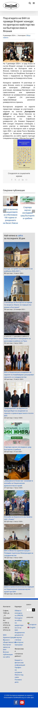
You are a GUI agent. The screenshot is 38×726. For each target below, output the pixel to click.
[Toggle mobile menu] (34, 3)
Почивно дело (18, 680)
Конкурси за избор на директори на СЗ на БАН (19, 624)
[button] (4, 211)
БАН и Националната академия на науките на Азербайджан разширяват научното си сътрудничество (19, 374)
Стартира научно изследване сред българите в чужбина (27, 212)
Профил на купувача (18, 669)
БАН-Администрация (7, 636)
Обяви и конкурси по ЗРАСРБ (19, 613)
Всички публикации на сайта (7, 654)
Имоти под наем (19, 676)
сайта (20, 235)
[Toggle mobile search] (30, 3)
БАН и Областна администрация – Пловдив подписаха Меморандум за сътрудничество (18, 553)
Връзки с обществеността (7, 641)
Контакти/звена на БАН (7, 647)
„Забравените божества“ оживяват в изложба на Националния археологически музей (18, 483)
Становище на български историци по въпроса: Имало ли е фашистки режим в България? (18, 304)
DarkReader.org (18, 697)
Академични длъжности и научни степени (19, 636)
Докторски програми (19, 643)
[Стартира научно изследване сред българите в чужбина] (27, 197)
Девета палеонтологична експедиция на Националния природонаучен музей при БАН (19, 589)
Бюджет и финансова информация (19, 662)
